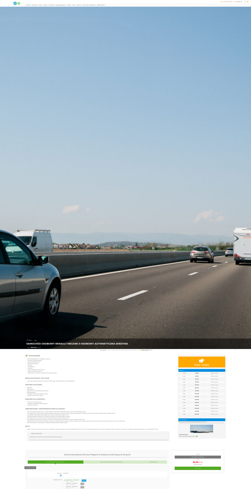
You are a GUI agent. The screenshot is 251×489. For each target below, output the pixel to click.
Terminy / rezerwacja (201, 364)
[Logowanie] (248, 1)
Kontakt (28, 5)
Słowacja (45, 5)
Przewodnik (51, 5)
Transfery (69, 5)
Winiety (40, 5)
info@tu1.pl (239, 1)
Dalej (197, 468)
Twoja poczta (34, 5)
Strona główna (103, 350)
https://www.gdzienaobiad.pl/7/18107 (187, 436)
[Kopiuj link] (196, 436)
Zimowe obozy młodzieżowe (88, 5)
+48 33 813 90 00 (227, 1)
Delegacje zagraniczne (60, 5)
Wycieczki (78, 5)
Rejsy (73, 5)
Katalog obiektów (101, 5)
